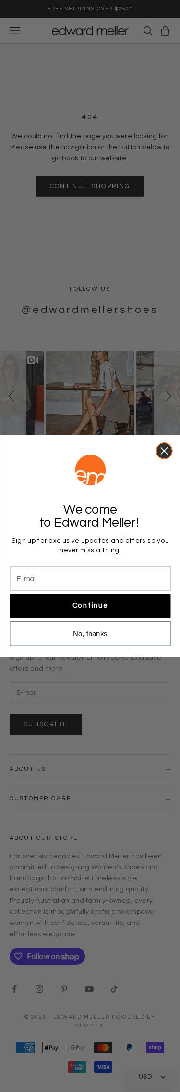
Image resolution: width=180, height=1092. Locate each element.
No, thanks (90, 633)
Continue (90, 606)
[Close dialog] (164, 451)
